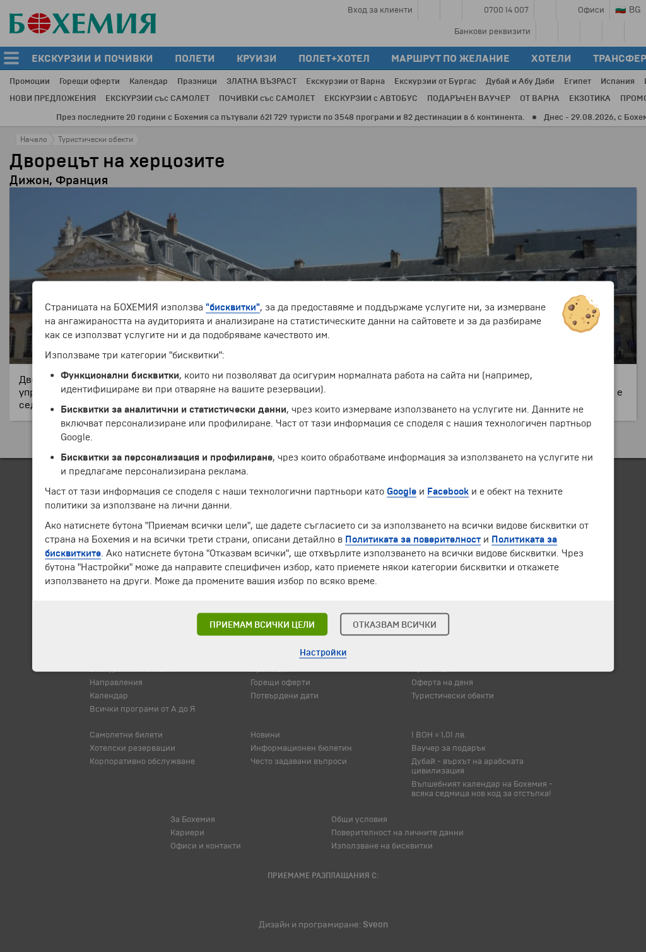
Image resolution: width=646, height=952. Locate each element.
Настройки (323, 652)
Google (401, 491)
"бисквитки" (233, 306)
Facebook (448, 491)
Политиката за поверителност (413, 538)
